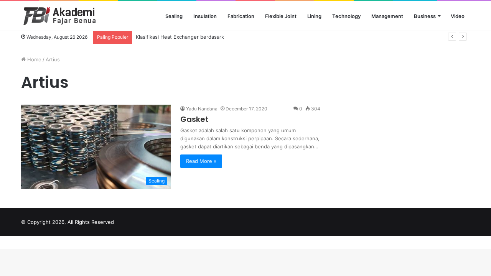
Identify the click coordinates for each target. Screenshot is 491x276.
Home (33, 59)
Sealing (174, 16)
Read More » (201, 161)
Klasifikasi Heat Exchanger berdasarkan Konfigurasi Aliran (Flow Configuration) (230, 37)
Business (425, 16)
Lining (314, 16)
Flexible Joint (281, 16)
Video (458, 16)
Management (387, 16)
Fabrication (240, 16)
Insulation (205, 16)
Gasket (194, 119)
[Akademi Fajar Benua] (64, 16)
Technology (346, 16)
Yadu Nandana (201, 109)
